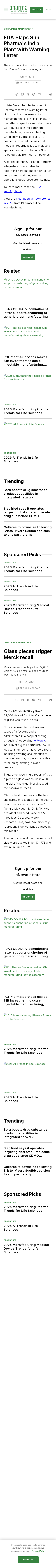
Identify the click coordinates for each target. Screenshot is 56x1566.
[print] (50, 94)
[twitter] (28, 94)
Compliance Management (18, 29)
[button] (6, 9)
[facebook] (16, 94)
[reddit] (33, 94)
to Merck (39, 740)
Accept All (28, 1559)
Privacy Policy (38, 1551)
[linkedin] (22, 94)
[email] (39, 94)
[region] (28, 1553)
